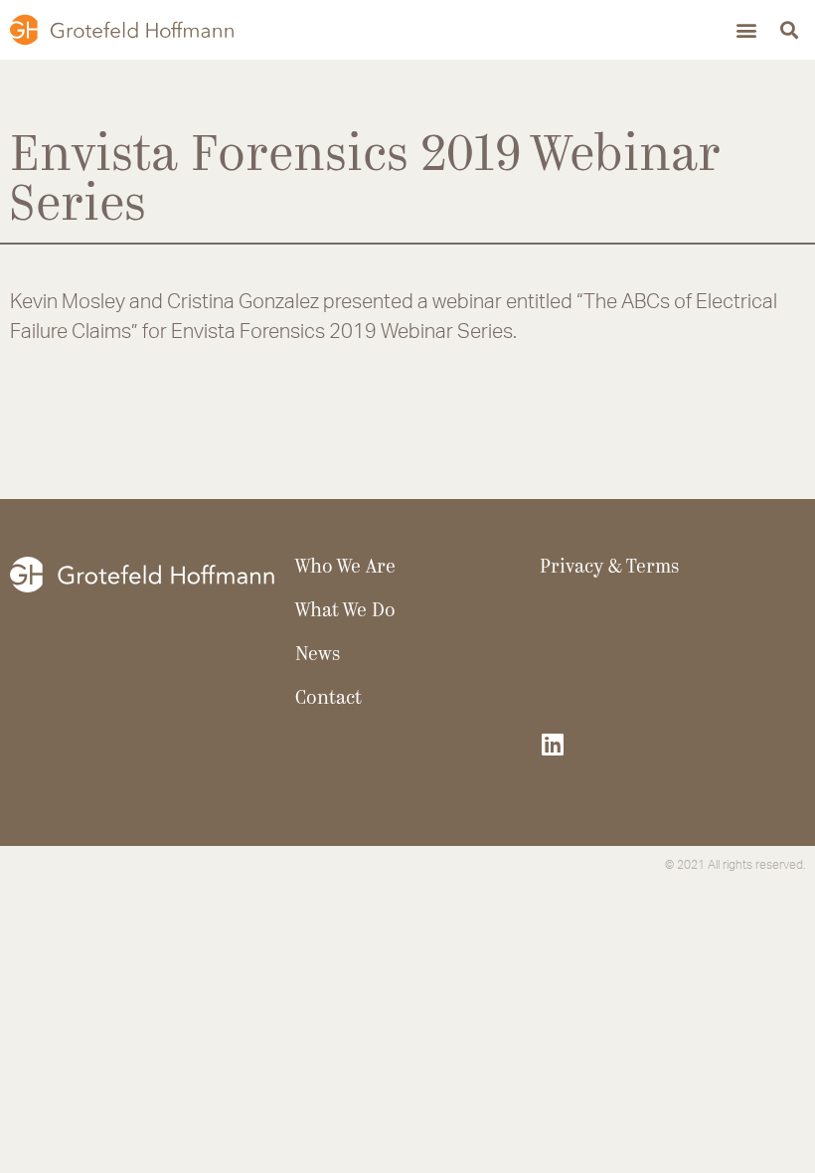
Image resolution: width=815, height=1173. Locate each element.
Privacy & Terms (609, 568)
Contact (328, 699)
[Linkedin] (552, 744)
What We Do (345, 611)
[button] (746, 30)
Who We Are (345, 568)
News (317, 655)
